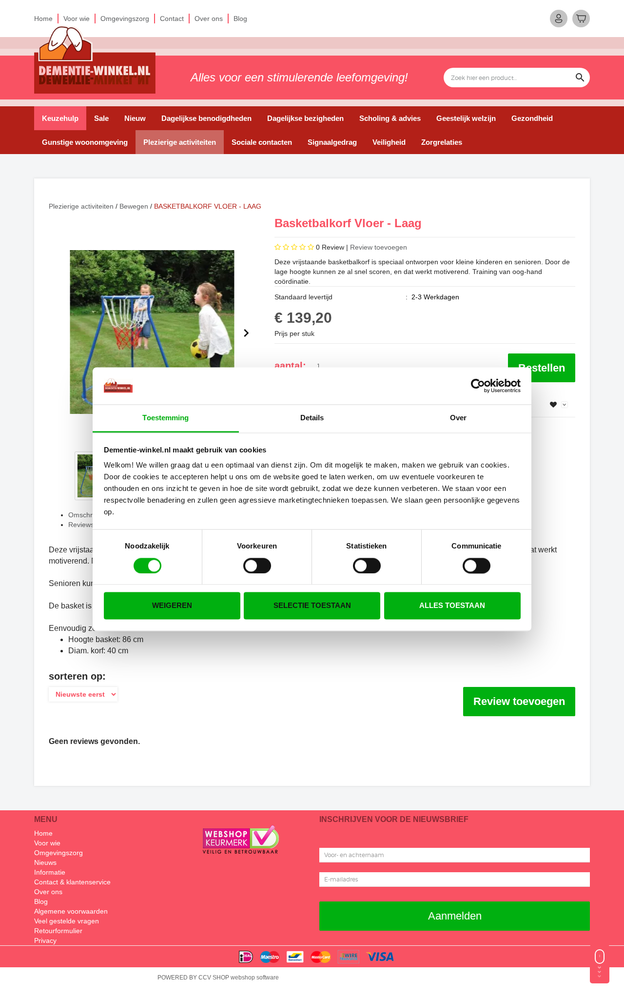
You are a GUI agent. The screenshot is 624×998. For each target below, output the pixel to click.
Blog (240, 18)
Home (43, 18)
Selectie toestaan (312, 606)
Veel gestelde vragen (66, 921)
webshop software (255, 977)
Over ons (209, 18)
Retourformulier (58, 931)
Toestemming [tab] (165, 418)
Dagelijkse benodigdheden (206, 118)
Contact (172, 18)
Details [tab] (312, 418)
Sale (101, 118)
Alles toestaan (452, 606)
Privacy (45, 940)
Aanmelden (455, 916)
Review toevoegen (378, 247)
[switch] (257, 565)
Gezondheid (532, 118)
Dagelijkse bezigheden (305, 118)
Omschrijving (88, 515)
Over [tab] (458, 418)
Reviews (81, 524)
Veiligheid (389, 142)
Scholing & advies (390, 118)
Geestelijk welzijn (466, 118)
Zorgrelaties (441, 142)
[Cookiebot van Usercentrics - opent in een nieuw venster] (478, 385)
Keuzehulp (60, 118)
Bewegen (133, 206)
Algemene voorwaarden (71, 911)
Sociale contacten (262, 142)
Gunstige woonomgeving (85, 142)
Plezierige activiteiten (179, 142)
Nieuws (45, 862)
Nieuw (135, 118)
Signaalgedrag (332, 142)
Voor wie (76, 18)
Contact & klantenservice (72, 882)
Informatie (49, 872)
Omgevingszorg (124, 18)
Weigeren (172, 606)
